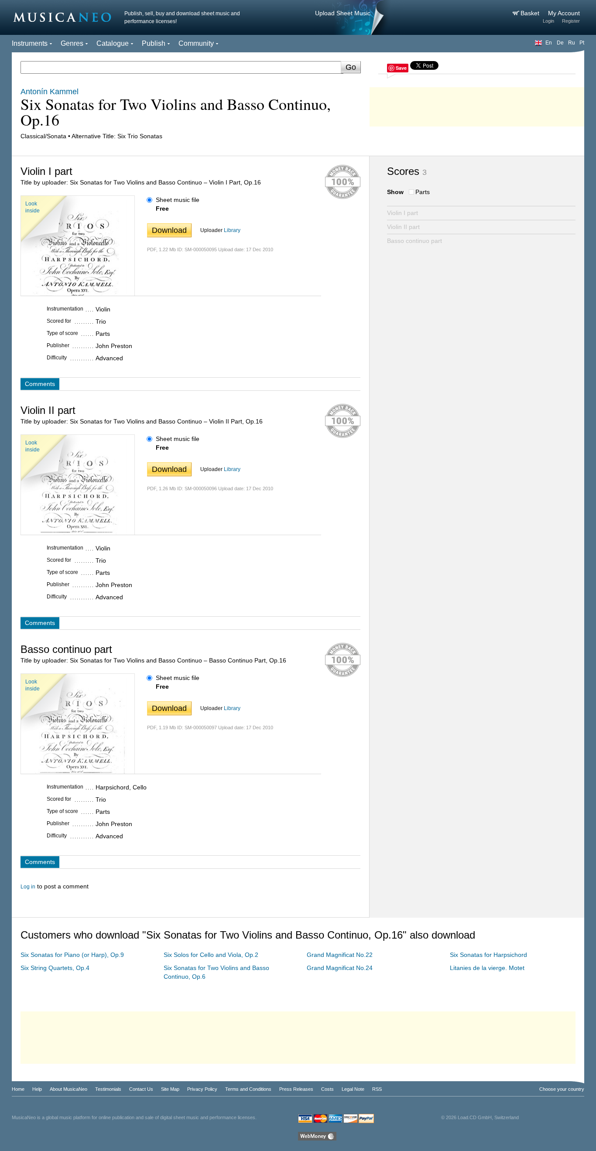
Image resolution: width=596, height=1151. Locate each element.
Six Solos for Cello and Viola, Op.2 (211, 954)
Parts (422, 192)
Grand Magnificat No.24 (340, 967)
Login (548, 21)
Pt (581, 43)
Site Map (170, 1089)
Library (232, 230)
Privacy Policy (202, 1089)
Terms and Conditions (248, 1089)
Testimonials (108, 1089)
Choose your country (561, 1089)
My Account (564, 13)
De (560, 43)
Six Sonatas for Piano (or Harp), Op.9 (72, 954)
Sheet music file (177, 199)
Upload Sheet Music (342, 13)
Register (571, 21)
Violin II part (403, 226)
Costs (327, 1089)
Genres (72, 43)
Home (18, 1089)
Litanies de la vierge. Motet (487, 967)
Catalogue (112, 43)
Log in (28, 887)
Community (196, 43)
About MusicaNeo (68, 1089)
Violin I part (402, 212)
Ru (571, 43)
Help (37, 1089)
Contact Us (141, 1089)
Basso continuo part (414, 240)
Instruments (30, 43)
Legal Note (353, 1089)
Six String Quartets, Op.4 (55, 967)
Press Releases (296, 1089)
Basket (531, 13)
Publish (153, 43)
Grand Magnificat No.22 (340, 954)
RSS (377, 1089)
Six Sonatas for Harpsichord (488, 954)
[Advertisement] (477, 105)
